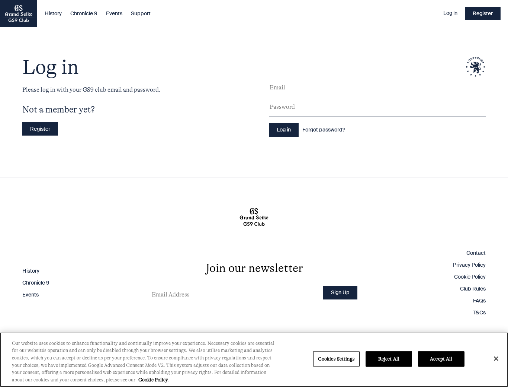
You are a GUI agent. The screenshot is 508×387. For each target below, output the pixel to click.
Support (141, 13)
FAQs (479, 300)
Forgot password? (323, 129)
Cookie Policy (470, 276)
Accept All (441, 359)
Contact (476, 253)
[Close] (496, 358)
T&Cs (479, 312)
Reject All (388, 359)
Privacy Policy (469, 264)
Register (483, 13)
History (53, 13)
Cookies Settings (336, 359)
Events (114, 13)
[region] (254, 359)
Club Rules (473, 288)
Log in (450, 13)
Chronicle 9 (83, 13)
